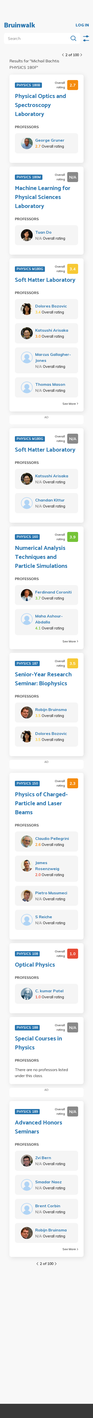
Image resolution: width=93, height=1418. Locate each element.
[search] (37, 38)
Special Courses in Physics (38, 1043)
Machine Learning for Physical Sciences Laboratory (42, 197)
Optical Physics (35, 965)
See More (69, 403)
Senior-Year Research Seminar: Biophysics (43, 679)
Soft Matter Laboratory (45, 280)
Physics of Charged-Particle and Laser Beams (41, 803)
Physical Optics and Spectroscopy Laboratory (40, 105)
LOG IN (82, 25)
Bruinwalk (19, 25)
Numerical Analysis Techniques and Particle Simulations (41, 557)
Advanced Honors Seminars (38, 1127)
